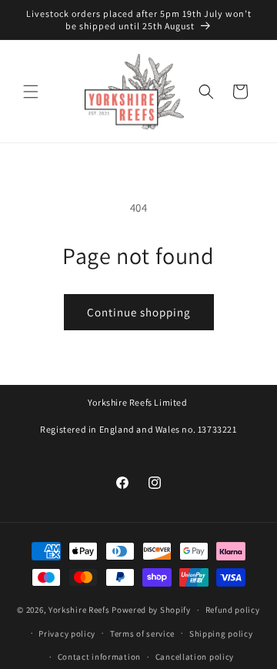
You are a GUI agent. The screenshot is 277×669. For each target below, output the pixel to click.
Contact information (99, 656)
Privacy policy (66, 633)
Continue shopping (139, 312)
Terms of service (142, 633)
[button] (31, 92)
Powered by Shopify (151, 609)
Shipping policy (221, 633)
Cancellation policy (194, 656)
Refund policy (232, 609)
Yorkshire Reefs (79, 609)
